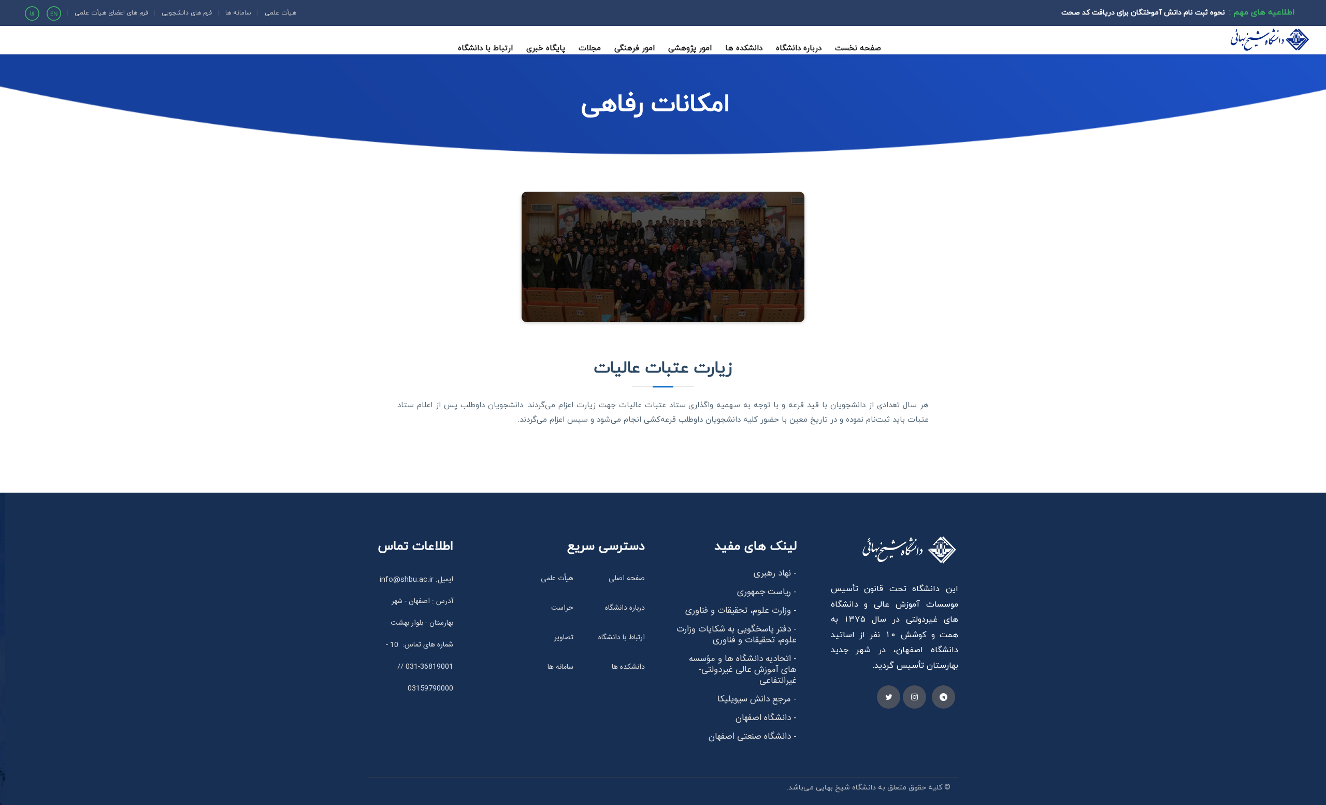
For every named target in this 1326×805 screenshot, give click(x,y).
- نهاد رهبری (775, 573)
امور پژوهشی (690, 47)
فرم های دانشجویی (187, 12)
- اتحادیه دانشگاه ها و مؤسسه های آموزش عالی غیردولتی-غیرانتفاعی (743, 670)
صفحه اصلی (627, 578)
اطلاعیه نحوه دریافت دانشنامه (1177, 24)
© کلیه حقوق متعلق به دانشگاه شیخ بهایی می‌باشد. (868, 787)
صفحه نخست (858, 47)
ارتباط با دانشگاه (485, 47)
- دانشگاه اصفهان (766, 718)
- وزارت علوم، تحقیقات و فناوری (741, 610)
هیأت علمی (280, 12)
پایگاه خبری (545, 47)
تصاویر (563, 637)
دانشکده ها (743, 47)
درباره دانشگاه (798, 47)
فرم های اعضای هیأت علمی (111, 12)
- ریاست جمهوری (767, 592)
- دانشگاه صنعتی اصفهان (753, 736)
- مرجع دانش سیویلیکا (757, 699)
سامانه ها (238, 12)
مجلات (590, 47)
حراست (562, 608)
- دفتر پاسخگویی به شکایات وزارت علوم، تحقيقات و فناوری (736, 635)
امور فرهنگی (634, 47)
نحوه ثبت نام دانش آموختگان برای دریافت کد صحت (1143, 12)
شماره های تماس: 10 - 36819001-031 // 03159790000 (419, 667)
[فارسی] (32, 12)
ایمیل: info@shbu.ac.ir (416, 579)
